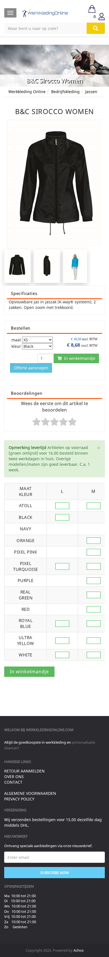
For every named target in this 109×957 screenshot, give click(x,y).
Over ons (14, 776)
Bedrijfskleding (65, 91)
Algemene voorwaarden (30, 793)
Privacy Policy (19, 799)
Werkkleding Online (27, 91)
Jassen (91, 91)
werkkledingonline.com (50, 729)
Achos (79, 950)
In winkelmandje (78, 358)
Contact (13, 782)
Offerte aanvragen (31, 367)
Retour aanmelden (24, 771)
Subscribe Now (54, 872)
